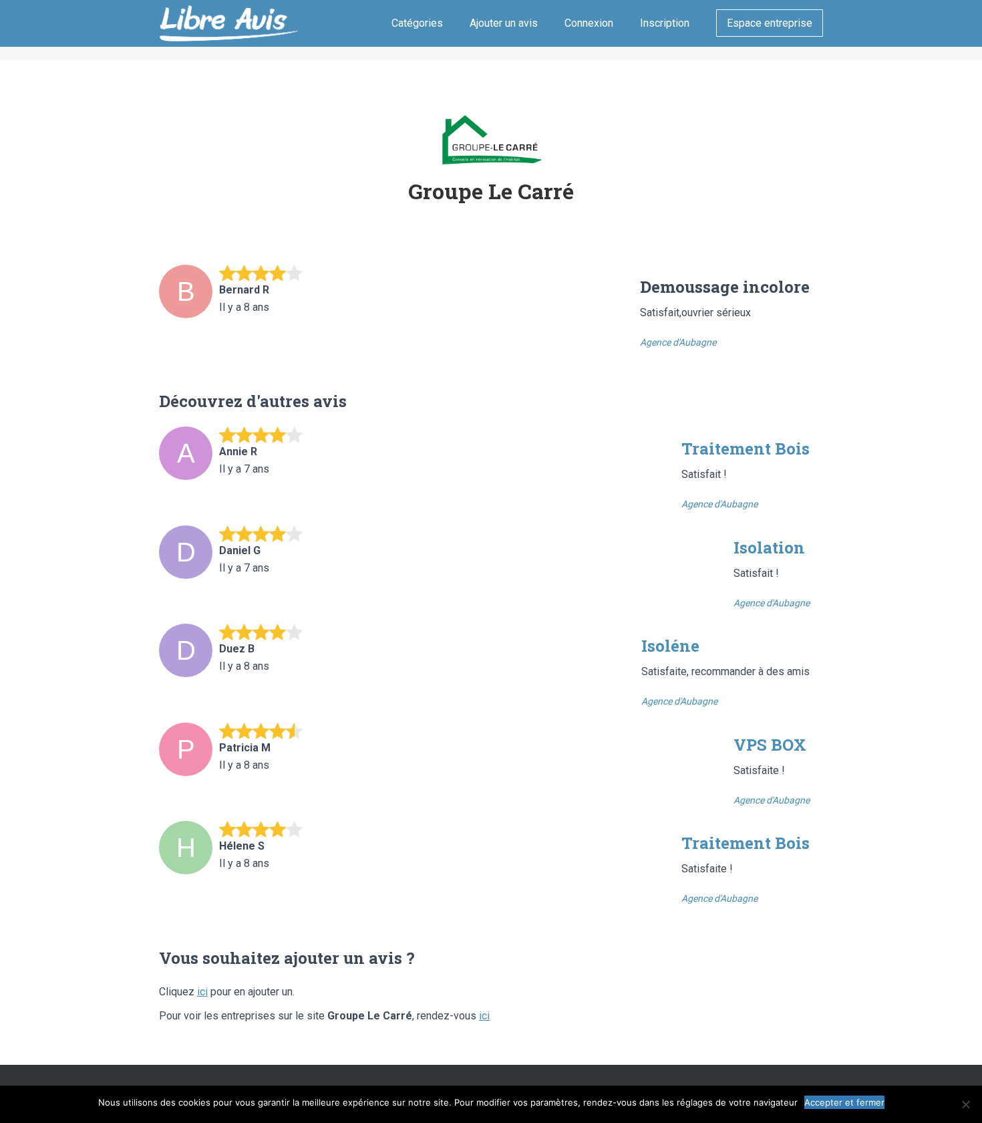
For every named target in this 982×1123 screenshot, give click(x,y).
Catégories (417, 23)
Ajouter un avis (504, 23)
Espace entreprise (769, 23)
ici (202, 991)
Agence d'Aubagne (678, 342)
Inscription (664, 23)
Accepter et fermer (844, 1102)
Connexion (588, 23)
